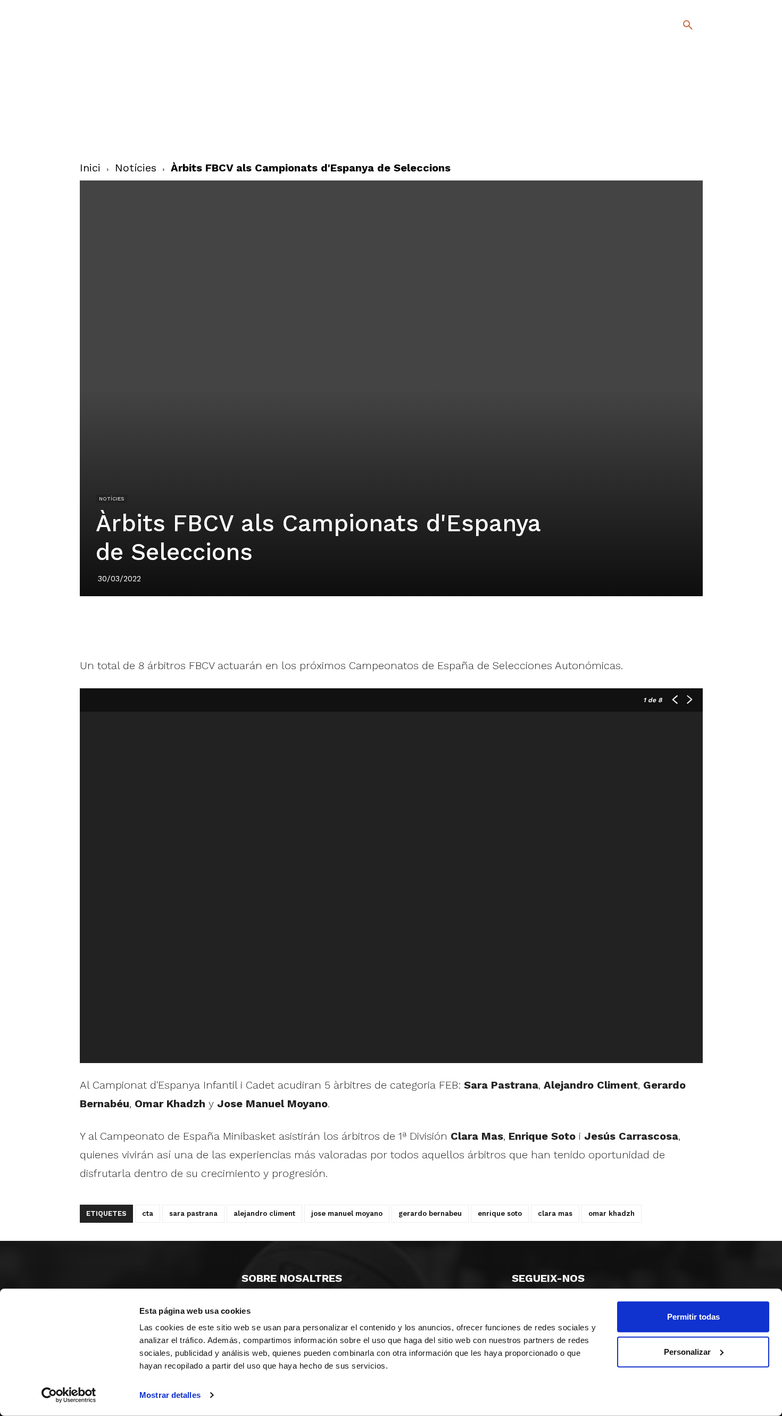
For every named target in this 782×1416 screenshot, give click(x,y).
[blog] (675, 80)
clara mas (555, 1213)
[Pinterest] (378, 626)
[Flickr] (644, 132)
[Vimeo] (661, 132)
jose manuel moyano (346, 1213)
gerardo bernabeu (430, 1213)
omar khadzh (611, 1213)
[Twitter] (659, 115)
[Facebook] (644, 117)
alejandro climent (264, 1213)
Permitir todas (693, 1316)
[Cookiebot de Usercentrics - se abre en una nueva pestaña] (68, 1395)
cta (147, 1213)
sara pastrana (193, 1213)
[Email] (452, 626)
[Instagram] (692, 117)
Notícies (135, 167)
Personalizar (687, 1351)
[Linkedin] (403, 626)
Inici (90, 167)
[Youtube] (678, 132)
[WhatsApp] (427, 626)
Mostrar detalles (170, 1394)
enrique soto (500, 1213)
